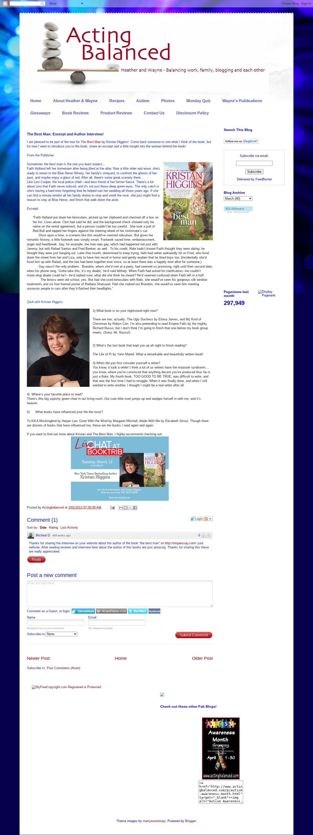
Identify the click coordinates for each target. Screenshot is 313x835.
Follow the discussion (208, 519)
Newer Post (38, 658)
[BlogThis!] (125, 507)
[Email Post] (112, 507)
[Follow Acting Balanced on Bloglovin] (241, 142)
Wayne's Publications (242, 101)
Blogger (190, 821)
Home (35, 101)
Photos (168, 101)
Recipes (116, 101)
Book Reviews (75, 113)
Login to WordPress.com (111, 611)
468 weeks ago (61, 535)
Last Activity (69, 527)
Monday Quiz (198, 101)
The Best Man (91, 142)
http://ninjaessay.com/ (180, 543)
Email (92, 617)
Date (43, 527)
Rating (53, 527)
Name (31, 617)
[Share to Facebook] (135, 507)
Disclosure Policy (192, 113)
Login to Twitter (137, 611)
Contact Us (154, 113)
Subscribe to (36, 634)
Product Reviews (116, 113)
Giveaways (40, 113)
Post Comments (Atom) (63, 668)
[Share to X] (130, 507)
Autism (142, 101)
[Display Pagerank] (271, 295)
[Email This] (121, 507)
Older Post (202, 658)
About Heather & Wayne (75, 101)
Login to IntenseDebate (83, 611)
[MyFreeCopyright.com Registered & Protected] (66, 687)
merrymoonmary (154, 821)
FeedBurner (264, 179)
